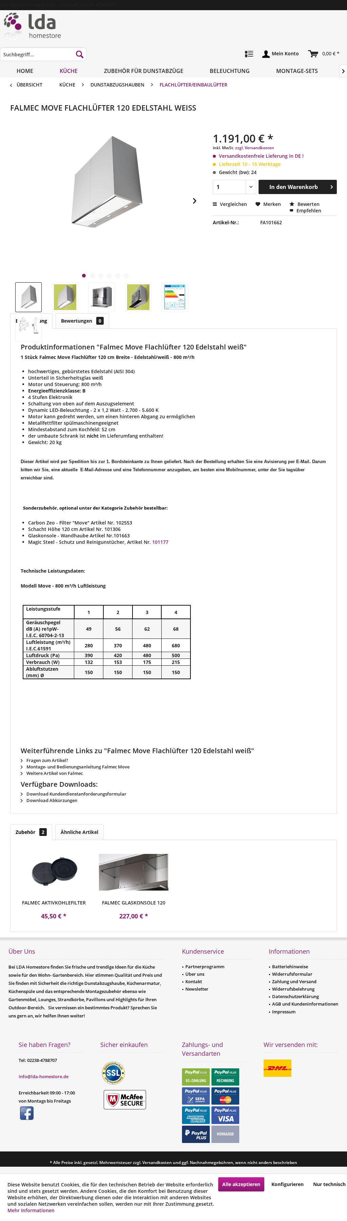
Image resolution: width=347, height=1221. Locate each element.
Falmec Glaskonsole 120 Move (133, 902)
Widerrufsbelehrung (293, 989)
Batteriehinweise (290, 967)
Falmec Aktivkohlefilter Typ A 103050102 (54, 902)
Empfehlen (308, 210)
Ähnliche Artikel (79, 832)
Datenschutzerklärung (295, 996)
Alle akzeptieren (241, 1184)
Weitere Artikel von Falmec (54, 773)
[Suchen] (80, 54)
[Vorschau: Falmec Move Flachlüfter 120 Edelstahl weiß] (28, 297)
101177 (160, 542)
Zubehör (30, 832)
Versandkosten (157, 1162)
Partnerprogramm (204, 967)
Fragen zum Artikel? (46, 760)
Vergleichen (233, 204)
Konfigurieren (287, 1184)
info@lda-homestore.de (43, 1076)
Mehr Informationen (31, 1210)
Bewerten (308, 204)
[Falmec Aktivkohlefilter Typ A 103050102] (54, 872)
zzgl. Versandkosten (254, 148)
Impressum (283, 1012)
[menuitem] (43, 57)
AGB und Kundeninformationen (305, 1004)
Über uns (194, 974)
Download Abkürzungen (51, 800)
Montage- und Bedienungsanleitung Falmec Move (77, 767)
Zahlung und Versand (294, 981)
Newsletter (196, 989)
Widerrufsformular (292, 974)
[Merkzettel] (249, 54)
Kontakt (193, 981)
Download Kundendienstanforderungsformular (75, 794)
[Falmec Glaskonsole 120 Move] (134, 872)
